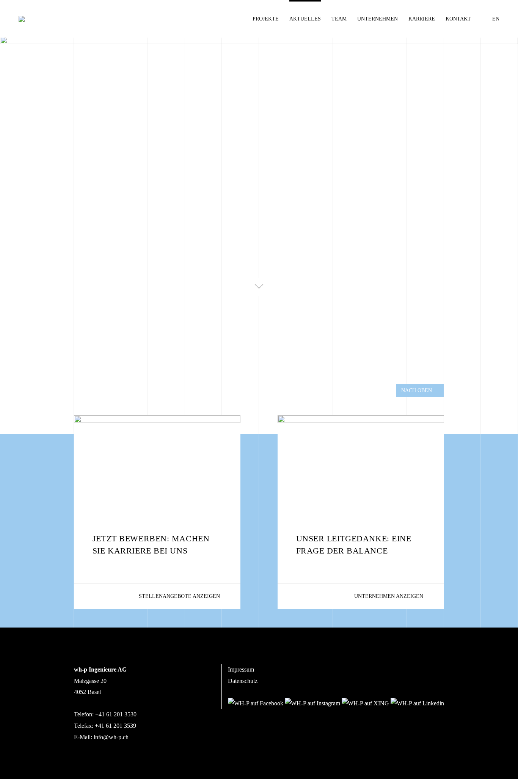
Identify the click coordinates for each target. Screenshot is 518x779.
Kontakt (458, 19)
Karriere (421, 19)
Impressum (241, 669)
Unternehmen (377, 19)
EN (495, 19)
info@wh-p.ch (111, 737)
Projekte (266, 19)
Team (339, 19)
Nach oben (416, 390)
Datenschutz (242, 681)
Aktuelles (305, 19)
